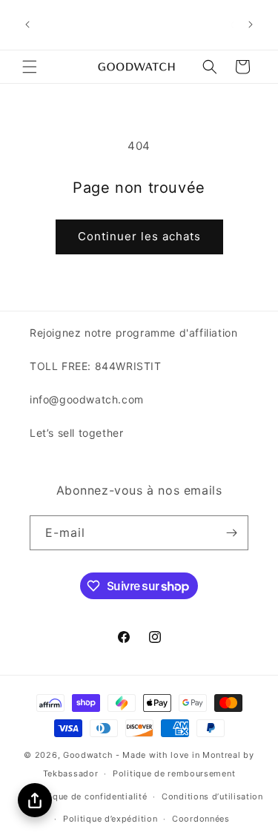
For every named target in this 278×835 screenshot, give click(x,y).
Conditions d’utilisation (212, 796)
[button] (29, 66)
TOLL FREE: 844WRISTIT (96, 366)
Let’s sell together (76, 432)
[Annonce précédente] (27, 24)
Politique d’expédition (110, 818)
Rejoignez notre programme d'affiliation (133, 332)
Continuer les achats (139, 236)
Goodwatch (88, 755)
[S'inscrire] (231, 532)
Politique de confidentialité (89, 796)
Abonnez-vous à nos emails (139, 490)
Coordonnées (201, 818)
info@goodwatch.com (87, 399)
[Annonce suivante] (250, 24)
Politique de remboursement (174, 773)
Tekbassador (71, 773)
